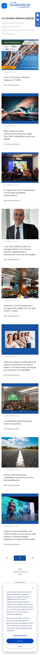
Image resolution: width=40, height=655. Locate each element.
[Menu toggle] (4, 6)
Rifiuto (20, 646)
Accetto (20, 641)
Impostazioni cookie (20, 635)
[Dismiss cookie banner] (33, 588)
